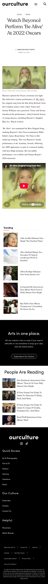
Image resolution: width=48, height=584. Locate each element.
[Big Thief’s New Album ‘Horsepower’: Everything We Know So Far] (10, 306)
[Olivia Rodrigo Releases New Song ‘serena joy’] (10, 273)
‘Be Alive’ (40, 99)
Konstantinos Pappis (26, 49)
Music (19, 14)
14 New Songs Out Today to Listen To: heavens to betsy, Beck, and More (29, 396)
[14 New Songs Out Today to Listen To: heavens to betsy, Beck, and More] (8, 395)
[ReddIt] (27, 44)
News (28, 14)
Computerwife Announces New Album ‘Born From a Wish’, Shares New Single (31, 290)
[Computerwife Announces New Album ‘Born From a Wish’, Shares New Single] (10, 290)
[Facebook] (17, 44)
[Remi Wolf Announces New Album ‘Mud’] (8, 420)
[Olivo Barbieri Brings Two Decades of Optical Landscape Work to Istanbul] (10, 256)
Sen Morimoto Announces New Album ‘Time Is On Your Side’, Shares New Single (31, 383)
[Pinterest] (22, 44)
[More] (38, 44)
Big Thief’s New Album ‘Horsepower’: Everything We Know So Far (31, 306)
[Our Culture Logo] (15, 4)
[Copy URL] (33, 44)
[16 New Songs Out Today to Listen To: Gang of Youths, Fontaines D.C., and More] (8, 408)
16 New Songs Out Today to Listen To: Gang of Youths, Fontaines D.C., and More (29, 408)
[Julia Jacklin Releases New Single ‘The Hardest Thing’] (10, 240)
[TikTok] (26, 443)
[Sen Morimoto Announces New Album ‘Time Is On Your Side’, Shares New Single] (8, 383)
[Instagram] (21, 443)
